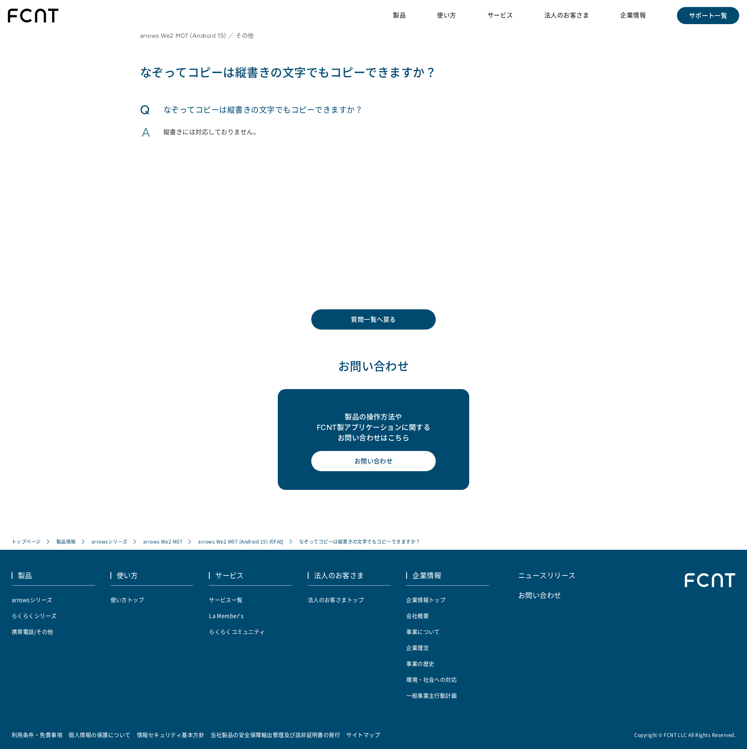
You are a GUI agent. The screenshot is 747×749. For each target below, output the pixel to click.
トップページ (26, 541)
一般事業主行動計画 (431, 695)
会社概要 (417, 615)
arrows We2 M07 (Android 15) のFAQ (240, 541)
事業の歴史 (420, 663)
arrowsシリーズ (109, 541)
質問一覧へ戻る (373, 319)
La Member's (226, 615)
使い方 (446, 15)
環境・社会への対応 (431, 679)
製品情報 (66, 541)
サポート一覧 (708, 15)
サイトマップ (363, 734)
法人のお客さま (566, 15)
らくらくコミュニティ (237, 631)
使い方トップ (127, 599)
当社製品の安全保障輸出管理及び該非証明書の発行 (275, 734)
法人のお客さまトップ (336, 599)
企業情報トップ (425, 599)
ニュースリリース (547, 575)
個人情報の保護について (99, 734)
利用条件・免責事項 (37, 734)
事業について (423, 631)
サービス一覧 (226, 599)
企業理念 (417, 647)
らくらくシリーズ (34, 615)
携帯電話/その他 (32, 631)
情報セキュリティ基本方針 (171, 734)
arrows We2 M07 (163, 541)
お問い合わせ (373, 461)
